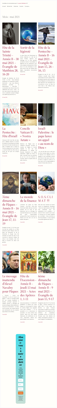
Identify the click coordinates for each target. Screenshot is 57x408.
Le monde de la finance (28, 199)
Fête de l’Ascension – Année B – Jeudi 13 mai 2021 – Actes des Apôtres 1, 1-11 (28, 287)
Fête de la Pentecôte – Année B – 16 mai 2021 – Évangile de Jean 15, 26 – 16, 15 (46, 59)
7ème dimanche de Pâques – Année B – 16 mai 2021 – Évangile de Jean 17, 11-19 (10, 210)
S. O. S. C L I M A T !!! (45, 199)
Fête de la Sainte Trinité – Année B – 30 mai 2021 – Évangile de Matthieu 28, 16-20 (10, 61)
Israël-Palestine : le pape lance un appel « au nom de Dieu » (46, 138)
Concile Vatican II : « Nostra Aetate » (27, 134)
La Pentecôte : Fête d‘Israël (9, 132)
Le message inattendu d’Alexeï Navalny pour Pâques (10, 283)
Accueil (4, 6)
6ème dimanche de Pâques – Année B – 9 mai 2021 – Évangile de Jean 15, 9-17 (46, 287)
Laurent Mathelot (22, 3)
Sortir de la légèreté (27, 49)
